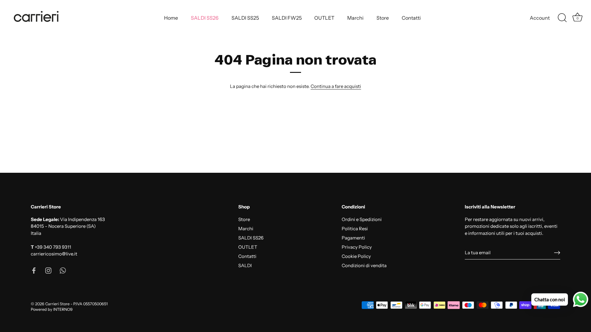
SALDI (245, 265)
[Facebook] (34, 270)
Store (382, 18)
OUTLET (324, 18)
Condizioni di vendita (364, 265)
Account (540, 18)
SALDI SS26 (205, 18)
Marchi (355, 18)
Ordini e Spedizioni (362, 219)
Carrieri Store (57, 304)
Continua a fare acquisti (336, 86)
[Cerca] (562, 18)
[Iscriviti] (557, 253)
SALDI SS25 (245, 18)
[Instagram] (48, 270)
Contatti (411, 18)
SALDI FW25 (287, 18)
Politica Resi (355, 228)
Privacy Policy (357, 247)
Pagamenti (353, 238)
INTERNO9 (63, 309)
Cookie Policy (356, 256)
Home (171, 18)
